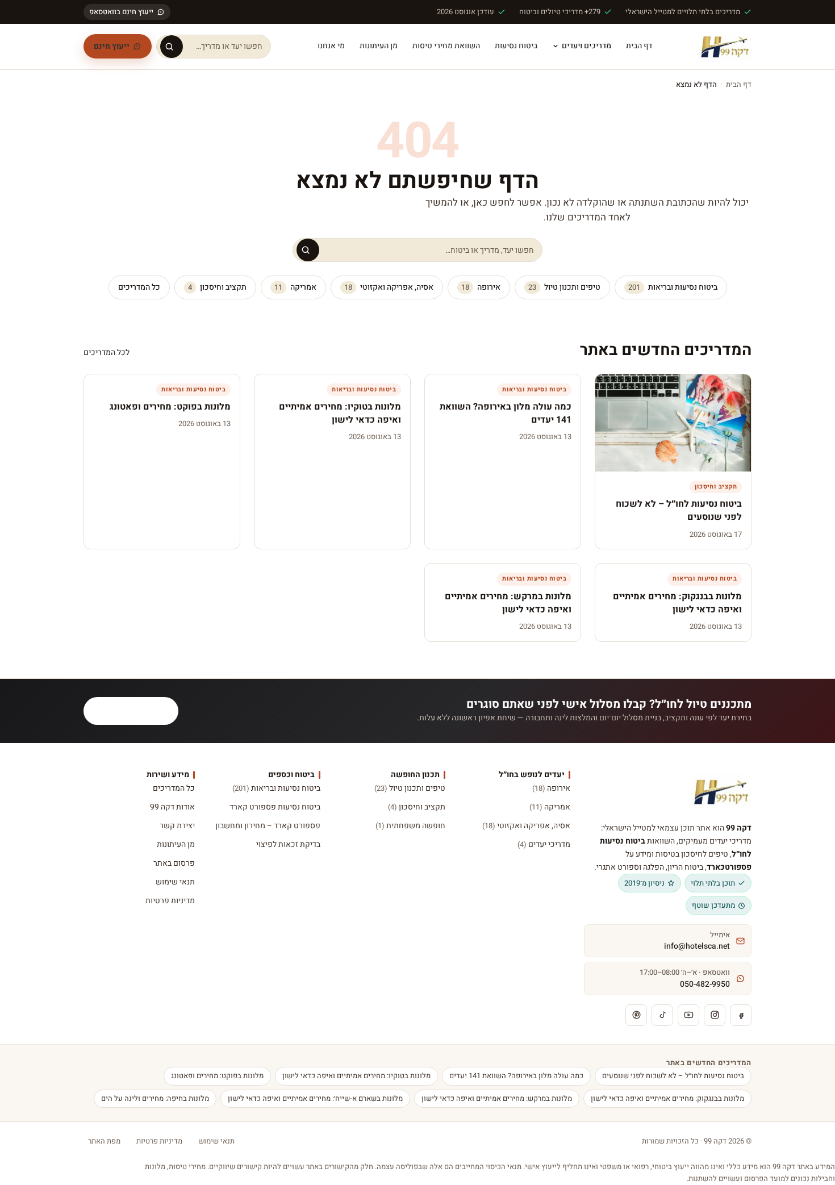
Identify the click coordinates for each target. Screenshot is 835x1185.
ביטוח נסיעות (516, 46)
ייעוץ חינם (112, 46)
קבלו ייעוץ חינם (138, 711)
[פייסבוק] (741, 1015)
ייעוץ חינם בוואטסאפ (121, 11)
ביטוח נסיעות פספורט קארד (274, 807)
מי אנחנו (331, 46)
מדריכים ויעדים (586, 46)
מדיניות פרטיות (170, 901)
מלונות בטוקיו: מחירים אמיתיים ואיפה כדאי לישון (356, 1075)
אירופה (480, 287)
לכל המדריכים (107, 352)
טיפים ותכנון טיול (564, 287)
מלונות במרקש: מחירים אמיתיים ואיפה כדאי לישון (496, 1098)
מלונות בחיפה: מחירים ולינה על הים (155, 1098)
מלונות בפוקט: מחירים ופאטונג (217, 1075)
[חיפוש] (171, 46)
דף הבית (639, 46)
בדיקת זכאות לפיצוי (288, 844)
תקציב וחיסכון (217, 287)
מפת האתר (104, 1141)
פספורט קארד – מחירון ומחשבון (267, 826)
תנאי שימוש (175, 882)
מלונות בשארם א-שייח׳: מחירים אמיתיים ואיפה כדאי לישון (315, 1098)
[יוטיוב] (688, 1015)
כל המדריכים (139, 287)
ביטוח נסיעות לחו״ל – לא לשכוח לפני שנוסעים (673, 1075)
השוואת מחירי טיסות (446, 46)
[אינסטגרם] (714, 1015)
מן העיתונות (379, 46)
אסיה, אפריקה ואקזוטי (388, 287)
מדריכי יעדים (543, 844)
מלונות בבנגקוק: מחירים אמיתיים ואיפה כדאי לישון (667, 1098)
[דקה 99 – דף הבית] (725, 46)
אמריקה (295, 287)
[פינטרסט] (636, 1015)
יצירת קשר (177, 826)
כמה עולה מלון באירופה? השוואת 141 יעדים (516, 1075)
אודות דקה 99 (172, 807)
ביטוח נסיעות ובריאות (672, 287)
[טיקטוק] (662, 1015)
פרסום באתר (174, 863)
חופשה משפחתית (410, 826)
